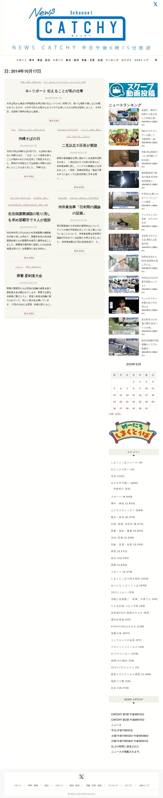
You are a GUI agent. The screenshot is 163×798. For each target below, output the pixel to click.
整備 (92, 130)
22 (133, 401)
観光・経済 (72, 60)
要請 (98, 130)
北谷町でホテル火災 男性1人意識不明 (149, 239)
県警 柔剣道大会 (29, 275)
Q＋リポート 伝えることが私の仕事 (54, 90)
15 (133, 395)
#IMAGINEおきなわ (123, 626)
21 (127, 401)
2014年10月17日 (53, 98)
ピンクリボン (63, 82)
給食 (30, 130)
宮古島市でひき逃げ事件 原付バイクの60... (150, 323)
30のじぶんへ (119, 592)
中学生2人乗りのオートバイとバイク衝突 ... (150, 197)
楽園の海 (116, 633)
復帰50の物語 (119, 660)
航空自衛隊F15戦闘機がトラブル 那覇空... (150, 344)
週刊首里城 (117, 619)
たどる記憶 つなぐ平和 (125, 605)
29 (133, 408)
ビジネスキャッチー (123, 510)
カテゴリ (126, 60)
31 (146, 408)
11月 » (118, 414)
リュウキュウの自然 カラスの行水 (149, 218)
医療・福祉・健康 (28, 82)
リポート (21, 60)
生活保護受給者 (14, 205)
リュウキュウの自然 (123, 640)
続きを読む (54, 120)
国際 (65, 198)
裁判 (46, 205)
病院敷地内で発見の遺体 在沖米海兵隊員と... (150, 176)
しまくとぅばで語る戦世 (126, 578)
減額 (41, 205)
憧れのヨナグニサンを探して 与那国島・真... (149, 134)
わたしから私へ (120, 469)
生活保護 (37, 198)
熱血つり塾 (117, 681)
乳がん (52, 82)
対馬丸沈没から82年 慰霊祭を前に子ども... (150, 260)
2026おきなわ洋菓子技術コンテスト (150, 281)
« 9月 (111, 414)
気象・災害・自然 (92, 60)
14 (127, 395)
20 (121, 401)
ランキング (112, 60)
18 (153, 395)
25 (153, 401)
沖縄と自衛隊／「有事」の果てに (131, 599)
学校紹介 (118, 488)
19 (114, 401)
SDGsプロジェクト (123, 667)
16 (140, 395)
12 (114, 395)
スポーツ (58, 60)
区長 (69, 136)
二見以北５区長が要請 (79, 145)
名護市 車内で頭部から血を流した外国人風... (149, 114)
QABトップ (141, 60)
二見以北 (86, 136)
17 (146, 395)
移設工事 (76, 136)
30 (140, 408)
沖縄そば (22, 130)
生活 (114, 476)
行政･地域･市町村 (65, 130)
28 (127, 408)
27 (121, 408)
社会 (39, 82)
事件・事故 (36, 60)
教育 (114, 551)
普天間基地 (93, 198)
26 (114, 408)
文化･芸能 (117, 537)
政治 (47, 60)
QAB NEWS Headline (85, 794)
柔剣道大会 (36, 267)
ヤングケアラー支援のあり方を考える (149, 302)
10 (146, 388)
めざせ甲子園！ (120, 483)
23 (140, 401)
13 (121, 395)
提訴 (45, 198)
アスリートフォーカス (124, 646)
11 (153, 388)
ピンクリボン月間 (78, 82)
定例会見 (73, 198)
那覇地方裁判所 (30, 205)
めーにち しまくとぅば (125, 585)
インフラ (84, 130)
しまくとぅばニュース (124, 462)
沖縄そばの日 (39, 130)
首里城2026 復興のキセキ (127, 612)
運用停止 (83, 198)
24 (146, 401)
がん (46, 82)
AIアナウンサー (120, 653)
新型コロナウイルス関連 (126, 674)
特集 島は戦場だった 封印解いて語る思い (150, 155)
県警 (28, 267)
